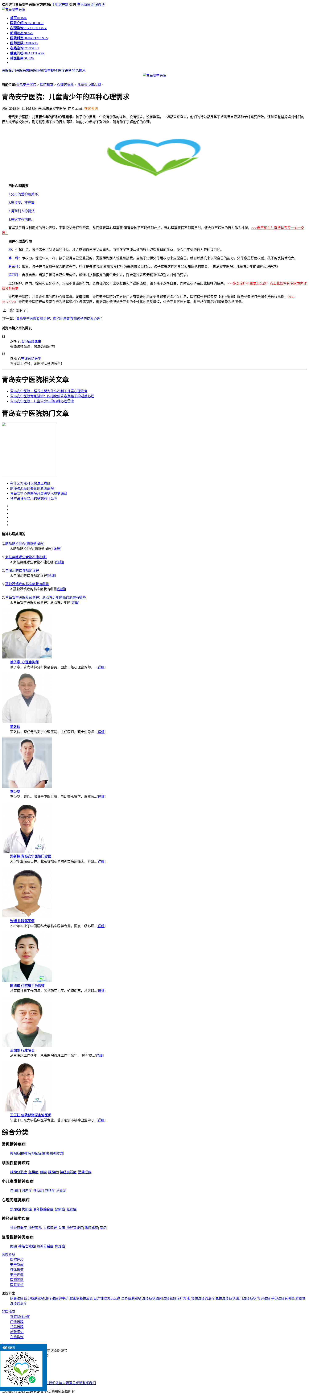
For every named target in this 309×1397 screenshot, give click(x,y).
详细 (101, 667)
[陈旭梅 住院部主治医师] (27, 981)
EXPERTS (24, 43)
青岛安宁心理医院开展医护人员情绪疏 (38, 493)
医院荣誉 (22, 70)
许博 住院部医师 (22, 921)
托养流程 (17, 1327)
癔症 (103, 1228)
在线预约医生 (31, 358)
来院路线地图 (20, 1317)
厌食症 (61, 1190)
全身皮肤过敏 (131, 1298)
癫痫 (45, 1153)
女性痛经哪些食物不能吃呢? (26, 557)
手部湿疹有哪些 (283, 1298)
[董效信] (27, 722)
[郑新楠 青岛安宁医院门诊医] (27, 851)
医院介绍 (8, 1254)
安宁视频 (50, 70)
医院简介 (8, 70)
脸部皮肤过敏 (34, 1298)
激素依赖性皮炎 (81, 1298)
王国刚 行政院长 (22, 1050)
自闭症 (15, 1190)
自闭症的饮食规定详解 (22, 570)
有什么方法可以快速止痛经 (30, 483)
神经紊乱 (35, 1228)
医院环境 (36, 70)
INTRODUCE (27, 23)
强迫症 (27, 1190)
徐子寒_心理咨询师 (24, 662)
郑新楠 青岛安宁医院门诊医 (30, 856)
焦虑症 (15, 1209)
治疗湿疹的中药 (57, 1298)
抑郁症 (37, 1153)
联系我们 (89, 1383)
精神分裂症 (18, 1172)
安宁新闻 (17, 1265)
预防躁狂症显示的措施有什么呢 (33, 498)
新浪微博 (98, 4)
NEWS (21, 33)
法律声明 (62, 1383)
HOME (18, 18)
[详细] (56, 548)
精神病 (26, 1153)
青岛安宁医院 (26, 85)
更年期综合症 (43, 1209)
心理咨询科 (65, 85)
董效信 (15, 727)
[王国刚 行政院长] (27, 1045)
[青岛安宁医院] (13, 9)
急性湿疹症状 (225, 1298)
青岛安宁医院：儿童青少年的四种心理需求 (42, 401)
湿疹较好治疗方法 (176, 1298)
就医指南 (8, 1312)
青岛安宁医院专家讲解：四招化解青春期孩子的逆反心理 (58, 318)
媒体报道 (17, 1270)
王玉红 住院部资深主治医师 (30, 1115)
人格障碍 (50, 1228)
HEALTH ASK (27, 53)
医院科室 (46, 85)
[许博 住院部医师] (27, 916)
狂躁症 (33, 1172)
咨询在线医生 (31, 341)
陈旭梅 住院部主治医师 (27, 986)
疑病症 (60, 1209)
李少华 (15, 791)
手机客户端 (60, 4)
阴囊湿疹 (17, 1298)
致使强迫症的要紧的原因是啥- (32, 488)
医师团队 (17, 1280)
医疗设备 (64, 70)
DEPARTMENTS (29, 38)
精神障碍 (56, 1153)
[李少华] (27, 787)
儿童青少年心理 (89, 85)
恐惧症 (50, 1190)
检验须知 (17, 1332)
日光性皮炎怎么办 (107, 1298)
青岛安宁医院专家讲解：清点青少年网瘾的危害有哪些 (45, 597)
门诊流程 (17, 1322)
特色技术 (79, 70)
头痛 (61, 1228)
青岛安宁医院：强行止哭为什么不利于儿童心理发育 (48, 391)
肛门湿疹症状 (246, 1298)
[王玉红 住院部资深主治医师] (27, 1110)
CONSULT (24, 48)
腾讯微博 (83, 4)
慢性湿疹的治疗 (203, 1298)
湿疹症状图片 (152, 1298)
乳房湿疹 (264, 1298)
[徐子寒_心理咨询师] (27, 657)
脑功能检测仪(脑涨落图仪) (24, 543)
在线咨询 (91, 108)
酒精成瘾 (84, 1172)
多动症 (38, 1190)
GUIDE (22, 58)
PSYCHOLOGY (28, 28)
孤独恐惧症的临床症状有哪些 (27, 584)
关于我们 (48, 1383)
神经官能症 (74, 1228)
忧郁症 (27, 1209)
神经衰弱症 (68, 1172)
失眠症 (15, 1153)
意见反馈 (75, 1383)
